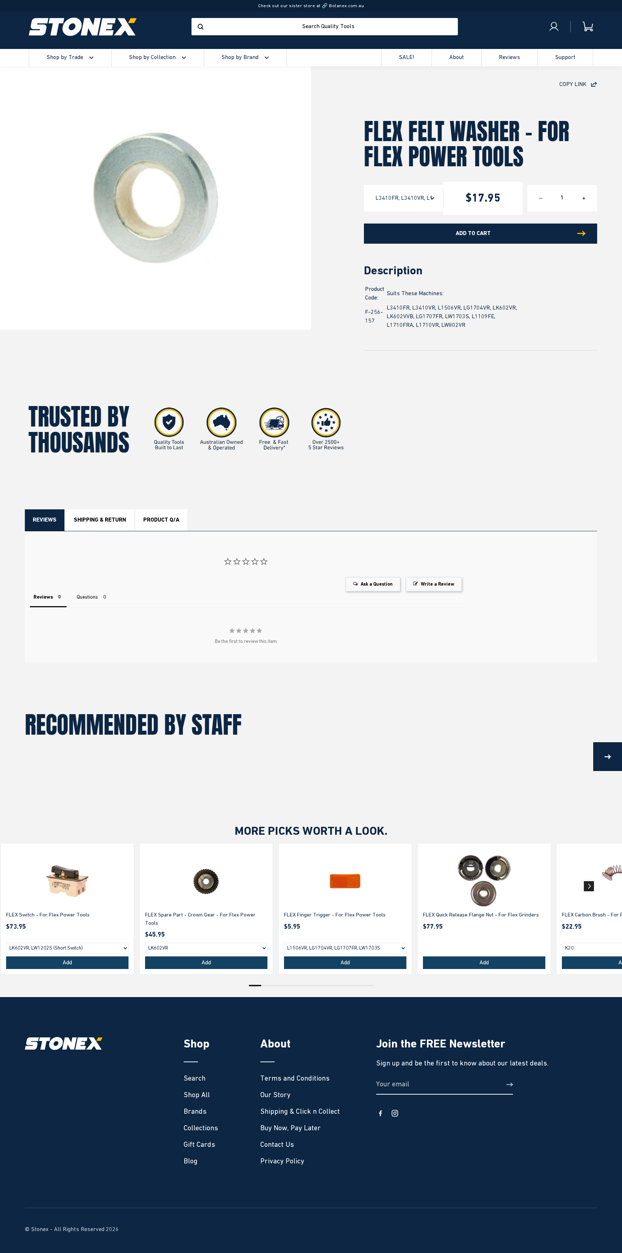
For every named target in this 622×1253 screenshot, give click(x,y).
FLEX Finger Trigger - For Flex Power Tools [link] (335, 915)
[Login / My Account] (554, 26)
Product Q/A (161, 520)
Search (195, 1078)
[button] (589, 886)
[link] (67, 881)
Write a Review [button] (437, 584)
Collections (201, 1128)
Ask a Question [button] (377, 584)
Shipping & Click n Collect (300, 1111)
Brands (195, 1111)
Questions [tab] (87, 597)
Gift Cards (199, 1144)
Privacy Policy (282, 1161)
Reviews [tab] (43, 597)
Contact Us (277, 1144)
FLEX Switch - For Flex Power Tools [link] (48, 915)
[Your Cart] (582, 27)
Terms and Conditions (295, 1078)
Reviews (45, 520)
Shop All (197, 1095)
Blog (191, 1161)
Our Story (275, 1095)
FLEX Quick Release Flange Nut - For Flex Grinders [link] (481, 915)
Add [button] (67, 963)
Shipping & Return (100, 520)
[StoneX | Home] (83, 27)
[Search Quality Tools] (200, 27)
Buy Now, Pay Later (290, 1128)
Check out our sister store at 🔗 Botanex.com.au (311, 6)
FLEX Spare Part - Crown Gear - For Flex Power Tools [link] (200, 919)
